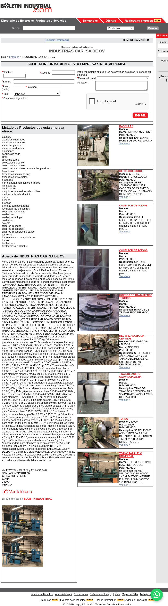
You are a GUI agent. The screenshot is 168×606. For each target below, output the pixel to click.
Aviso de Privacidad (136, 600)
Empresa (14, 57)
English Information (105, 600)
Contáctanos (81, 594)
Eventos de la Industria (73, 600)
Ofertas (111, 20)
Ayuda (116, 594)
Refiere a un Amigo (100, 594)
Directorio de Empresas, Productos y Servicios (33, 20)
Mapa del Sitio (130, 594)
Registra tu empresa (139, 20)
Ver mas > (124, 143)
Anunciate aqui (63, 594)
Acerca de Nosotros (42, 594)
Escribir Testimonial (57, 40)
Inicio (4, 57)
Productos (45, 600)
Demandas (90, 20)
